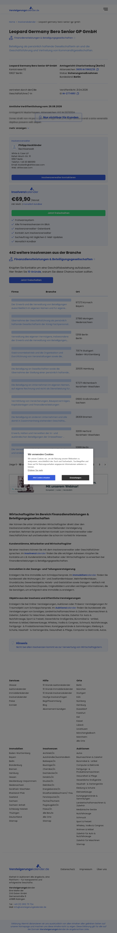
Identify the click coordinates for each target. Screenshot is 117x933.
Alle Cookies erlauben (41, 478)
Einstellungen (75, 478)
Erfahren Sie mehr (35, 470)
